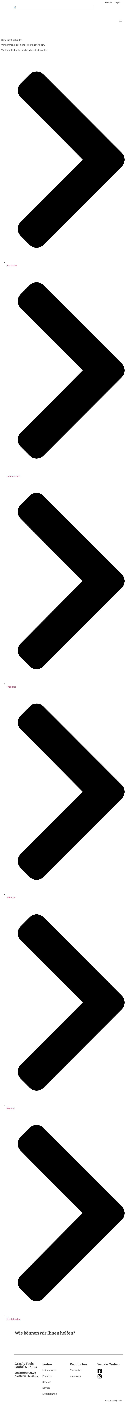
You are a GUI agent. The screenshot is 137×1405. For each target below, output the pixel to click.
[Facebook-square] (99, 1371)
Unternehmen (49, 1370)
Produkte (47, 1376)
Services (46, 1382)
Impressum (75, 1376)
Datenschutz (76, 1370)
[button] (120, 20)
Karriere (46, 1388)
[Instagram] (99, 1376)
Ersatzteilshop (49, 1393)
